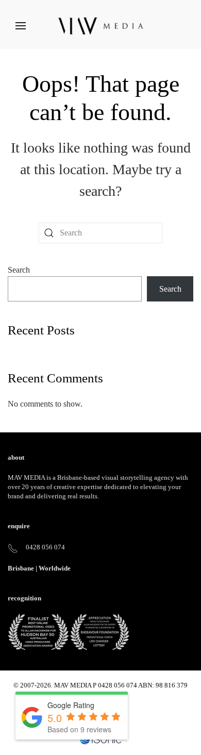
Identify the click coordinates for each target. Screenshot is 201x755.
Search (19, 269)
